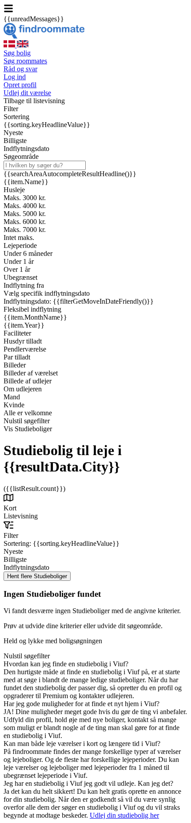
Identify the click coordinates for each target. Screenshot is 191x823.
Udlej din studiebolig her (124, 815)
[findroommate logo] (44, 36)
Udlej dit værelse (27, 93)
